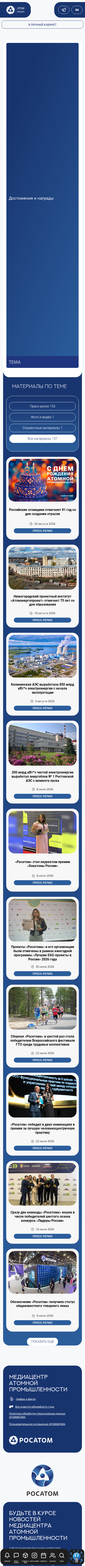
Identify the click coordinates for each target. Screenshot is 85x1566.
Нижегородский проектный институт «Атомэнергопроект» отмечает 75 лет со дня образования (42, 600)
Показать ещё (42, 1341)
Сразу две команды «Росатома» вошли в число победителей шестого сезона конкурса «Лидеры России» (43, 1216)
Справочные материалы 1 (42, 428)
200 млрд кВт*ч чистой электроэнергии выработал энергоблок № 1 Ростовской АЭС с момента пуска (42, 776)
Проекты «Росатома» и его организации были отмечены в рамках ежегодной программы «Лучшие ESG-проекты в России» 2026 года (42, 953)
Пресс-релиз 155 (42, 406)
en (76, 10)
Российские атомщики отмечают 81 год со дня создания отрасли (42, 512)
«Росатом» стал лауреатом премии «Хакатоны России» (42, 864)
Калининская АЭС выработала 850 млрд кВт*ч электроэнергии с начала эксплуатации (42, 688)
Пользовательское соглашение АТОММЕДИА (37, 1424)
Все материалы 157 (43, 439)
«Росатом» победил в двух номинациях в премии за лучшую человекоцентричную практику (43, 1128)
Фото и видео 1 (42, 417)
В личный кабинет (42, 25)
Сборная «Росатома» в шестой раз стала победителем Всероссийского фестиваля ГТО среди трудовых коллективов (42, 1040)
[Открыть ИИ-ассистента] (77, 1557)
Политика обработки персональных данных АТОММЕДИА (37, 1415)
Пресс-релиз (42, 530)
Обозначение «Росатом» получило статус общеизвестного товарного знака (42, 1304)
